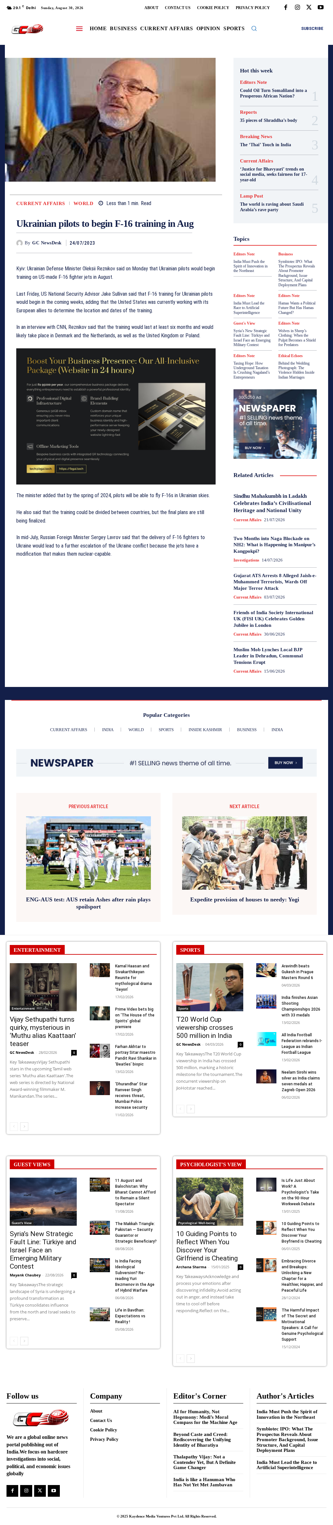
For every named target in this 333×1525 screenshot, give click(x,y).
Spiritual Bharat (258, 278)
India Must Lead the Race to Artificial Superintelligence (287, 1465)
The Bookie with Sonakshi (292, 290)
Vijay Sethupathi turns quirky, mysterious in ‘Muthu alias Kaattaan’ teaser (43, 1031)
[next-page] (24, 1126)
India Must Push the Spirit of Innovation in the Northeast (287, 1414)
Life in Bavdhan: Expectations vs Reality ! (130, 1316)
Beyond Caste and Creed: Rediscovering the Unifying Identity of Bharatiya (202, 1440)
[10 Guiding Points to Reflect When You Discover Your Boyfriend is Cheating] (266, 1228)
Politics (277, 255)
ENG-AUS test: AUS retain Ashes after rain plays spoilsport (88, 903)
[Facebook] (285, 8)
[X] (309, 8)
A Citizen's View (267, 161)
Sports (287, 278)
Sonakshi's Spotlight (264, 272)
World (83, 203)
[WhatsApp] (185, 242)
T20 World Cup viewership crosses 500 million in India (204, 1027)
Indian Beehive (268, 237)
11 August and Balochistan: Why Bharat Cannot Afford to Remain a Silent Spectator (135, 1192)
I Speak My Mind (268, 225)
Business (266, 173)
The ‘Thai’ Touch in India (265, 144)
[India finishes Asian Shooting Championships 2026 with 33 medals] (266, 1002)
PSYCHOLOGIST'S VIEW (211, 1164)
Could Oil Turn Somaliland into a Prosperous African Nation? (273, 93)
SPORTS (190, 950)
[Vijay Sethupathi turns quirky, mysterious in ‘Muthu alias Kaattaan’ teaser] (43, 987)
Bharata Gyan (268, 167)
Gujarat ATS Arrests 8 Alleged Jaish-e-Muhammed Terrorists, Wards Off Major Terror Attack (274, 582)
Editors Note (253, 82)
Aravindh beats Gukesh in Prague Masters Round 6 (297, 972)
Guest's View (284, 220)
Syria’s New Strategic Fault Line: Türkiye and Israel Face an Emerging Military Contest (252, 338)
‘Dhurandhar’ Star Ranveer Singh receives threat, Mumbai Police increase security (131, 1096)
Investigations (246, 560)
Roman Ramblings (264, 266)
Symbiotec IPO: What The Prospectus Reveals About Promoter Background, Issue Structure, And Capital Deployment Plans (287, 1439)
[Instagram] (297, 8)
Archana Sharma (191, 1266)
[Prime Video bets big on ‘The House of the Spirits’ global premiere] (100, 1013)
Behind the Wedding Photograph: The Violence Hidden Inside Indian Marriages (296, 370)
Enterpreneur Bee (265, 190)
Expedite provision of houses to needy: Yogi (244, 899)
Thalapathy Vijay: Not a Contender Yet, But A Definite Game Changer (204, 1462)
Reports (248, 112)
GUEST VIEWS (32, 1164)
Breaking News (256, 136)
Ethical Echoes (290, 356)
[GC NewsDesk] (20, 243)
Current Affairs (40, 203)
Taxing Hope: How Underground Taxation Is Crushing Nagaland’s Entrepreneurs (251, 370)
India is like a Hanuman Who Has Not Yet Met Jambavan (204, 1482)
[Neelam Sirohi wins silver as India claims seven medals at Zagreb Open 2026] (266, 1076)
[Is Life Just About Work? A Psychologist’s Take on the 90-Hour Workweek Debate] (266, 1185)
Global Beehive (256, 208)
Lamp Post (258, 249)
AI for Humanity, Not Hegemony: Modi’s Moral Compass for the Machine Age (205, 1417)
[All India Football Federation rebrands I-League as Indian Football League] (266, 1039)
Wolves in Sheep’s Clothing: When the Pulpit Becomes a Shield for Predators (297, 338)
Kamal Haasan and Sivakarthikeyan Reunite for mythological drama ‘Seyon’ (133, 978)
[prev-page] (14, 1126)
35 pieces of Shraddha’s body (268, 120)
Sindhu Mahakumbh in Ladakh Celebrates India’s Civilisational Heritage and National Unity (272, 503)
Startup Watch (270, 284)
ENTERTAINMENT (37, 950)
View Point (269, 296)
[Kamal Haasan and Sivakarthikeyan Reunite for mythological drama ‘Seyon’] (100, 970)
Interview (273, 243)
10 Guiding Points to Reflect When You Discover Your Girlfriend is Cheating (207, 1246)
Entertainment (23, 1008)
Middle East (288, 249)
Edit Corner (274, 184)
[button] (254, 28)
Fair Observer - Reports (270, 202)
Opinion (254, 255)
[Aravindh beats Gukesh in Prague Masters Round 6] (266, 970)
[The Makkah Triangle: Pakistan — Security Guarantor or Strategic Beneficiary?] (100, 1228)
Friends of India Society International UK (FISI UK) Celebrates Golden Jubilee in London (273, 619)
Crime (274, 179)
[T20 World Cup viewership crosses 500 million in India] (209, 987)
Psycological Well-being (271, 261)
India (262, 231)
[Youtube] (320, 8)
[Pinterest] (170, 242)
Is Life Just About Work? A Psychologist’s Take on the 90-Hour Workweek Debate (300, 1192)
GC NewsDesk (47, 242)
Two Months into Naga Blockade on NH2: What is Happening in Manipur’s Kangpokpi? (274, 545)
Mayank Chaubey (25, 1275)
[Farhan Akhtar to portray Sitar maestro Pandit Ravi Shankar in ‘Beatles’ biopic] (100, 1051)
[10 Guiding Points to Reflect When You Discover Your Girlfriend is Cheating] (209, 1202)
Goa (282, 208)
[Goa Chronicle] (27, 29)
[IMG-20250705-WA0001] (116, 416)
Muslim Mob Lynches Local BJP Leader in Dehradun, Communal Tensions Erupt (268, 656)
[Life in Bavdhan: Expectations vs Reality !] (100, 1314)
